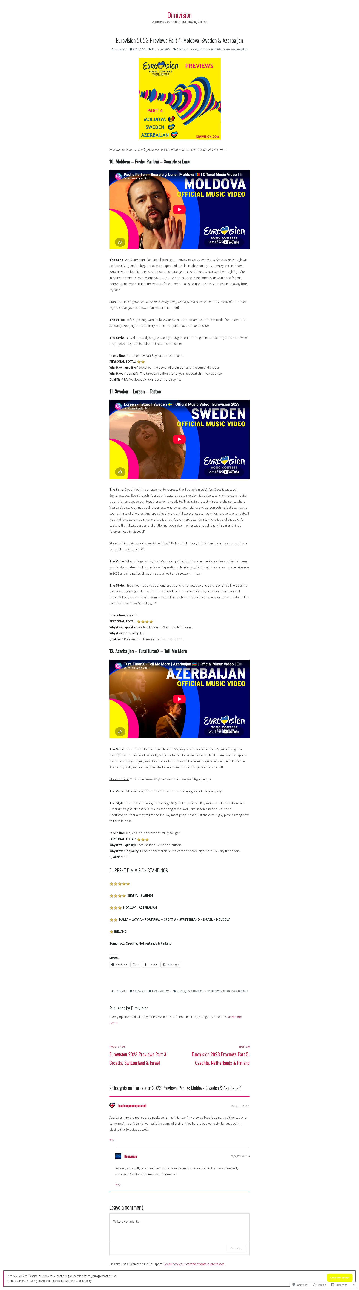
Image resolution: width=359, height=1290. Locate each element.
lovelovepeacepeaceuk (132, 1105)
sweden (235, 49)
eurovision (196, 49)
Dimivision (179, 14)
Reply (111, 1139)
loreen (226, 49)
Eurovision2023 (212, 49)
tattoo (244, 49)
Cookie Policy (84, 1281)
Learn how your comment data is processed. (194, 1264)
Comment (237, 1248)
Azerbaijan (183, 49)
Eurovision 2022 (161, 49)
